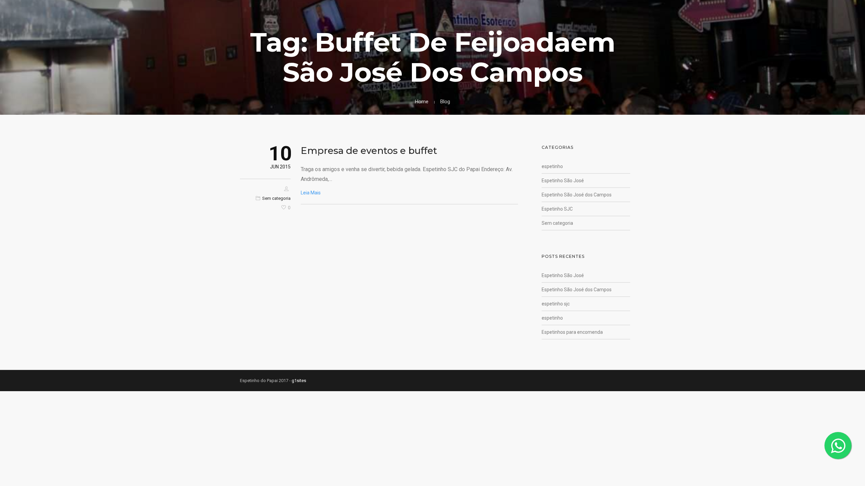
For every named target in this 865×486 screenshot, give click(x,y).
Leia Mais (311, 192)
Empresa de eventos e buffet (369, 150)
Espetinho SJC (557, 209)
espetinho (552, 166)
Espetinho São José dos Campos (577, 194)
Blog (445, 102)
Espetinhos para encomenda (572, 332)
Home (421, 102)
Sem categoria (276, 198)
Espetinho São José (563, 180)
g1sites (299, 380)
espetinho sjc (556, 303)
